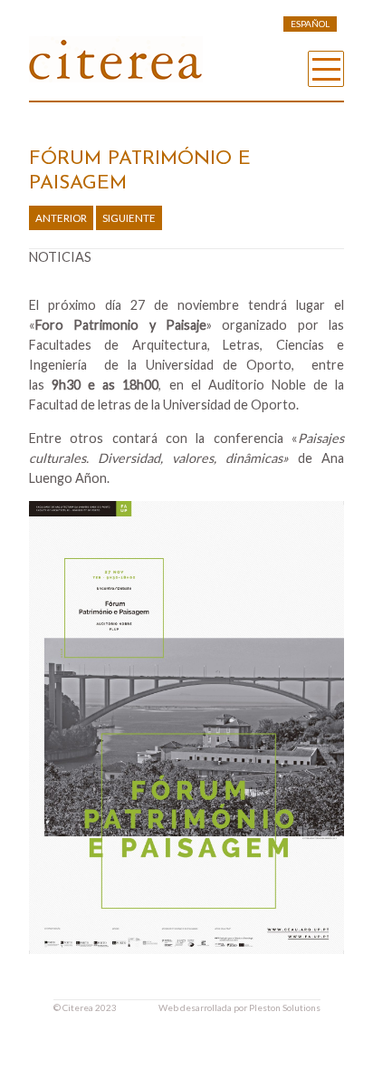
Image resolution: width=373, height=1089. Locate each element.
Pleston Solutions (284, 1007)
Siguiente (129, 218)
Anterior (61, 218)
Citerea (77, 1007)
